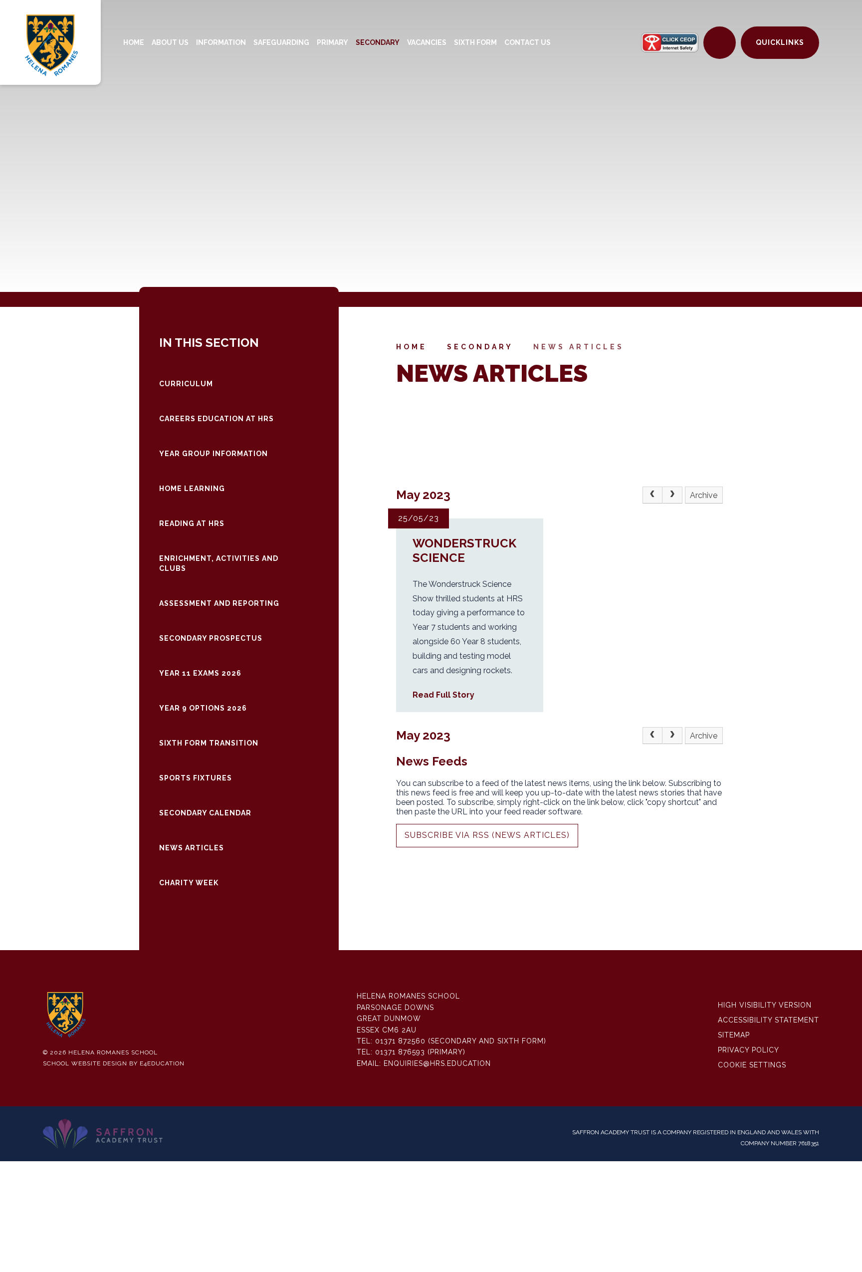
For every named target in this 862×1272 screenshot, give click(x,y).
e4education (162, 1063)
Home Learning (192, 489)
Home (411, 347)
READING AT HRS (191, 523)
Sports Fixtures (195, 778)
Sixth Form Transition (208, 743)
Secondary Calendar (205, 813)
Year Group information (213, 454)
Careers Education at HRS (216, 419)
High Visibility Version (765, 1005)
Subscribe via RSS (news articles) (487, 835)
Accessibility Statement (768, 1020)
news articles (578, 347)
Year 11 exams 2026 (200, 673)
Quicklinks (780, 42)
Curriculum (186, 384)
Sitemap (734, 1035)
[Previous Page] (652, 495)
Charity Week (188, 883)
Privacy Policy (748, 1050)
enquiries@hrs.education (437, 1063)
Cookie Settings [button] (752, 1065)
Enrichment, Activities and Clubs (218, 563)
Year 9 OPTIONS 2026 (203, 708)
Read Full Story (443, 695)
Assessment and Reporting (219, 603)
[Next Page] (672, 495)
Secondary (480, 347)
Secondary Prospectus (210, 638)
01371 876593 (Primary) (420, 1052)
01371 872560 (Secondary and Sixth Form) (460, 1041)
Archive (703, 495)
